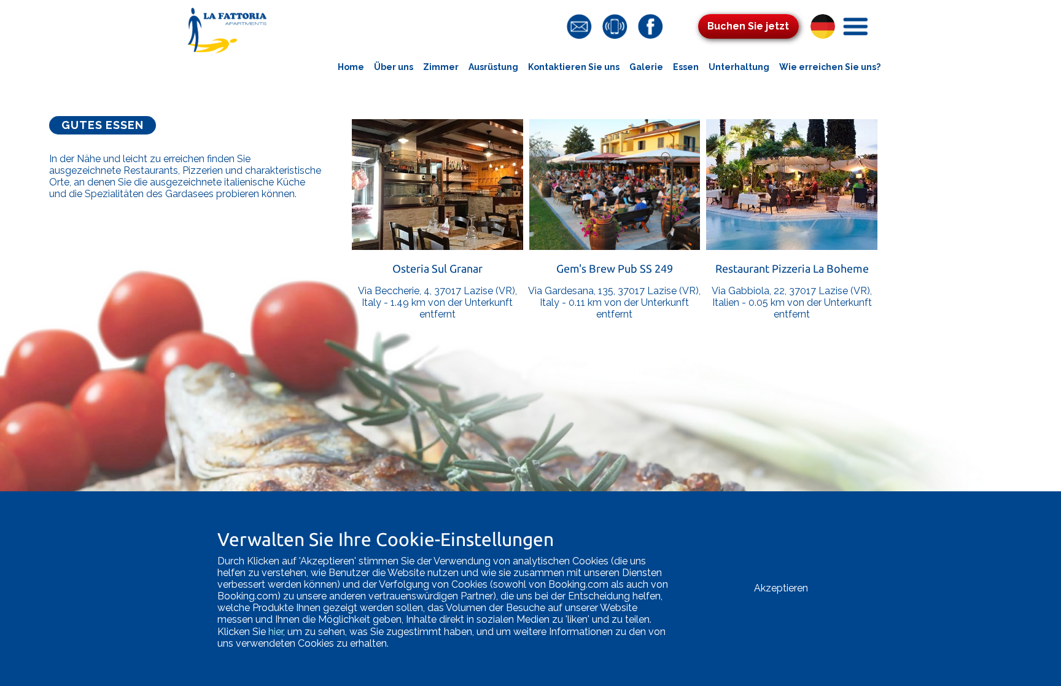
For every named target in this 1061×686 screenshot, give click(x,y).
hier (275, 631)
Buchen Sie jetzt (748, 26)
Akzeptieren (781, 588)
